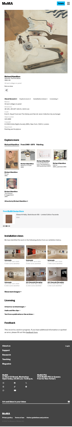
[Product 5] (9, 226)
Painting (39, 145)
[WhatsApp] (7, 390)
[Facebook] (18, 383)
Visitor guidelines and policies (38, 417)
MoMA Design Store (16, 211)
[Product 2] (4, 226)
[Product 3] (6, 226)
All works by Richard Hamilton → (16, 201)
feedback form (32, 332)
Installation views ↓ (40, 99)
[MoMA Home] (7, 3)
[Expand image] (36, 41)
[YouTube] (18, 390)
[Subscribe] (69, 401)
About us (6, 346)
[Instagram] (7, 383)
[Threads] (7, 387)
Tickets (61, 3)
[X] (30, 383)
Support (6, 350)
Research (6, 355)
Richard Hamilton (12, 76)
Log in (67, 346)
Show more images (12, 292)
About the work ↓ (10, 99)
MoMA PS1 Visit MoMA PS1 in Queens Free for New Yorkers (48, 377)
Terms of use (19, 417)
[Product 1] (3, 226)
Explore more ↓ (25, 99)
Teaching (6, 359)
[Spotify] (30, 387)
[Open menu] (68, 3)
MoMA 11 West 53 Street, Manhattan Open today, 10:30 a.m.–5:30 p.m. (17, 377)
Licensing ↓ (54, 99)
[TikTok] (18, 387)
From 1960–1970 (28, 145)
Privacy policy (7, 417)
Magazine (6, 364)
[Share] (6, 90)
